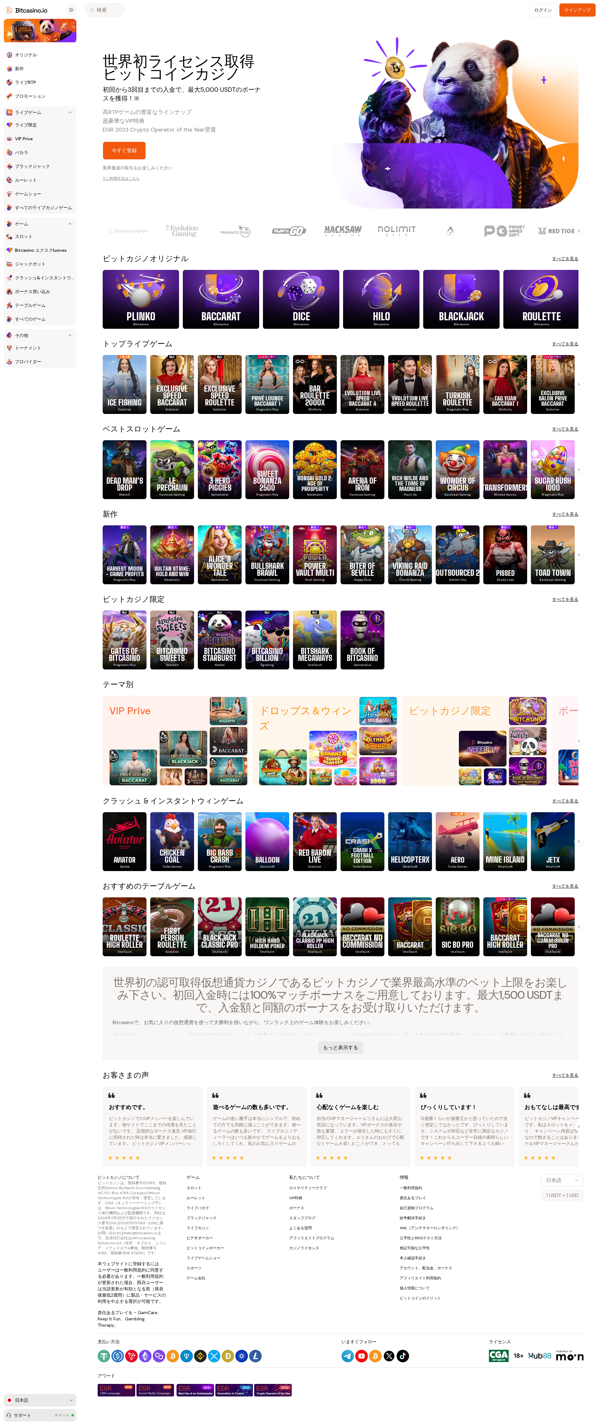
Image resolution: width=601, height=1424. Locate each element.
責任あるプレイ (413, 1197)
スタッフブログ (302, 1217)
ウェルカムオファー (160, 1035)
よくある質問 (300, 1228)
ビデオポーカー (200, 1238)
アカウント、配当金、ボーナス (426, 1268)
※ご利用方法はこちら (121, 178)
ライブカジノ (198, 1228)
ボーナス (296, 1207)
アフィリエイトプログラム (311, 1238)
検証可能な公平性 (415, 1248)
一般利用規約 (133, 1270)
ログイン (543, 10)
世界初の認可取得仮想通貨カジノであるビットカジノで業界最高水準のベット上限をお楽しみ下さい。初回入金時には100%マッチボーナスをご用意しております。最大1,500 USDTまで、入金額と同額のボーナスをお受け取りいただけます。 (340, 995)
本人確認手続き (413, 1258)
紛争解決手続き (413, 1217)
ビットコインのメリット (420, 1298)
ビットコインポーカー (205, 1248)
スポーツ (194, 1268)
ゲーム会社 (196, 1278)
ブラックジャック (202, 1217)
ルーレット (196, 1197)
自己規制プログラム (417, 1207)
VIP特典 (295, 1197)
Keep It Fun (109, 1319)
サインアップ (577, 10)
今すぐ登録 (124, 150)
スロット (194, 1187)
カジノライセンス (304, 1248)
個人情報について (415, 1288)
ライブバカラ (198, 1207)
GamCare (147, 1312)
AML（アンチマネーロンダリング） (430, 1228)
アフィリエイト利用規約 (420, 1278)
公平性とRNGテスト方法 (421, 1238)
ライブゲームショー (203, 1258)
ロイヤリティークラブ (308, 1187)
